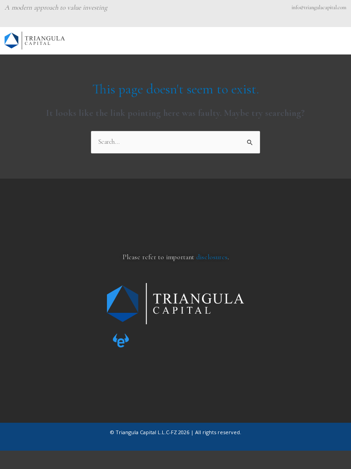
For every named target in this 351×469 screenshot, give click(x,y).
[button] (341, 40)
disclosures (212, 257)
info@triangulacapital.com (319, 7)
